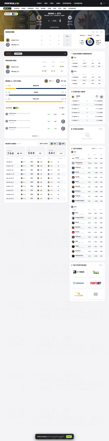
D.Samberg (99, 116)
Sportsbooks (67, 3)
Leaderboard (78, 3)
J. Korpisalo (74, 66)
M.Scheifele (98, 104)
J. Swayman (75, 63)
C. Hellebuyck (75, 77)
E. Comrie (74, 80)
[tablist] (90, 35)
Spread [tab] (90, 35)
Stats (101, 32)
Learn (58, 3)
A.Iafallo (100, 112)
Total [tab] (97, 35)
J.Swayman (75, 101)
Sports (39, 3)
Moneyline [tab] (82, 35)
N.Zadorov (75, 116)
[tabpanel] (90, 42)
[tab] (43, 143)
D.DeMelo (99, 120)
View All (101, 129)
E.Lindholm (76, 104)
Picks (51, 3)
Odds (45, 3)
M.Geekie (75, 108)
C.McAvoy (75, 120)
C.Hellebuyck (98, 101)
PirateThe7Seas (12, 113)
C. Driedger (74, 83)
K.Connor (99, 108)
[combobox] (7, 8)
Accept (69, 436)
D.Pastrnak (76, 112)
